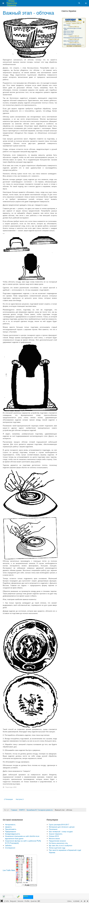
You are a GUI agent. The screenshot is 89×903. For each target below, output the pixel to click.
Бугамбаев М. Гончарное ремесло (40, 810)
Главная (14, 810)
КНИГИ (22, 810)
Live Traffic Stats (9, 870)
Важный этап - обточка (28, 12)
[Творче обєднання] (11, 3)
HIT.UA (26, 896)
